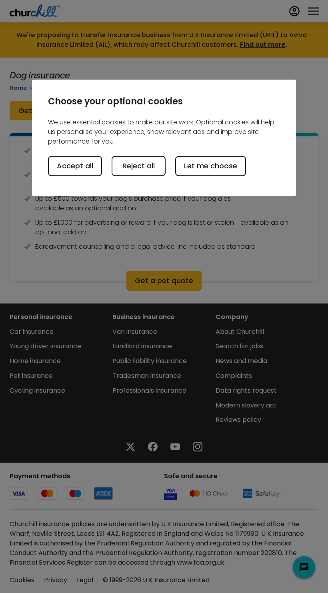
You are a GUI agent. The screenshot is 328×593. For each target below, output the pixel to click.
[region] (164, 138)
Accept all (75, 166)
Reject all (138, 166)
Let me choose (210, 166)
